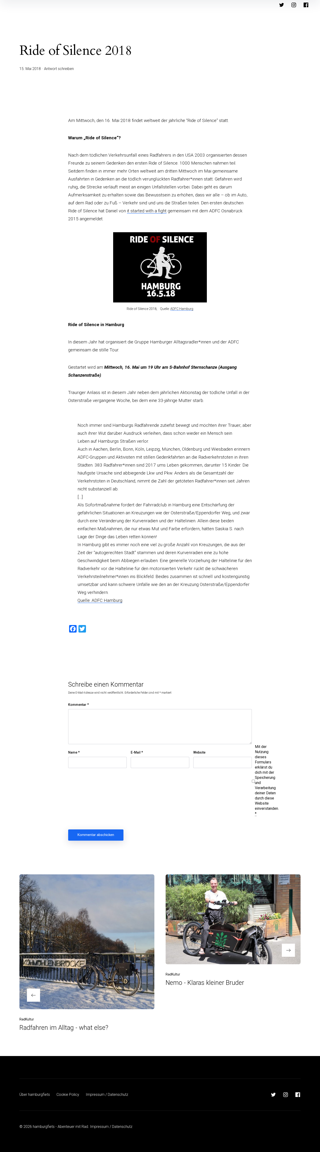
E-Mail (137, 752)
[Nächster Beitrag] (233, 919)
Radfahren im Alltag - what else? (63, 1027)
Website (199, 752)
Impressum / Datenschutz (107, 1094)
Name (74, 752)
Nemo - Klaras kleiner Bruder (205, 982)
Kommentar (78, 705)
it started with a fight (147, 210)
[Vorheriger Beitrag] (86, 941)
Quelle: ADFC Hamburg (100, 600)
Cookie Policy (67, 1094)
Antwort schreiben (59, 68)
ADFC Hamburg (181, 309)
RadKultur (26, 1019)
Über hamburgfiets (34, 1094)
